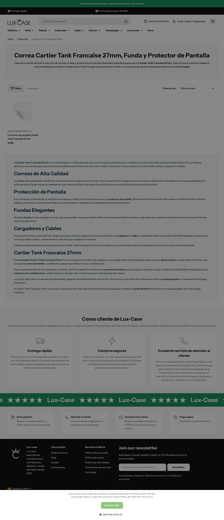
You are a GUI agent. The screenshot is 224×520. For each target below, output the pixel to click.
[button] (112, 514)
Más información (145, 496)
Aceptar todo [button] (112, 505)
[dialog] (112, 505)
